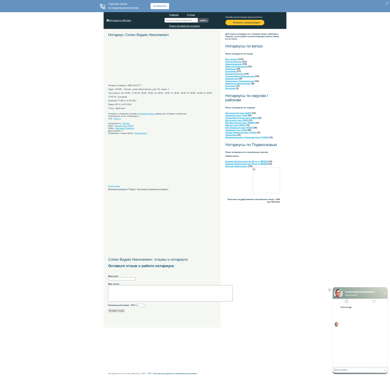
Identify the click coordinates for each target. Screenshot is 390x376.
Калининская (231, 79)
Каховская (230, 86)
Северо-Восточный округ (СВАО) (241, 118)
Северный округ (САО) (236, 115)
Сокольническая (233, 62)
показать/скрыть (147, 114)
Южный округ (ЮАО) (124, 126)
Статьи (191, 15)
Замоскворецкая (233, 64)
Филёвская (230, 69)
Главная (174, 15)
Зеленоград (231, 135)
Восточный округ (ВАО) (236, 120)
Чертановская (140, 133)
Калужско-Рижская (234, 74)
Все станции (231, 59)
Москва (126, 123)
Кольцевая (230, 71)
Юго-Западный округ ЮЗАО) (239, 128)
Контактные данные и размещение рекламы (175, 373)
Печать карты (114, 186)
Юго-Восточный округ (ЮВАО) (240, 123)
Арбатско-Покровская (236, 66)
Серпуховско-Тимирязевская (239, 81)
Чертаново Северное (124, 128)
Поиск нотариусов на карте (184, 26)
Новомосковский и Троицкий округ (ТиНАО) (247, 137)
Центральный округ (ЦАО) (238, 113)
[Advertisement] (136, 61)
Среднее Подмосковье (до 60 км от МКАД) (246, 164)
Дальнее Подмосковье (236, 166)
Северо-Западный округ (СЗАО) (240, 132)
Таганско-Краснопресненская (239, 76)
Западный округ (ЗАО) (236, 130)
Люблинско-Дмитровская (237, 83)
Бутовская (230, 88)
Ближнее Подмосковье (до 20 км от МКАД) (246, 161)
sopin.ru (117, 118)
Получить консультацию (246, 22)
